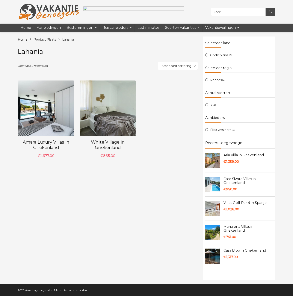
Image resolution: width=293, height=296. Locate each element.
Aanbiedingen (49, 28)
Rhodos (216, 80)
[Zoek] (270, 12)
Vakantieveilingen (220, 28)
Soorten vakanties (180, 28)
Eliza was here (220, 130)
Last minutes (148, 28)
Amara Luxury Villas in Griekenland (46, 145)
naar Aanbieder (46, 160)
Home (26, 28)
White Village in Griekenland (108, 145)
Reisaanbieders (115, 28)
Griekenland (219, 55)
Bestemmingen (80, 28)
